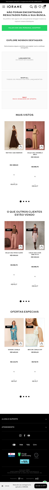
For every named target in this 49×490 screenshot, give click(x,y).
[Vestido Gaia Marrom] (14, 135)
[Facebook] (24, 435)
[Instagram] (20, 435)
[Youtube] (28, 435)
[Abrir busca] (31, 6)
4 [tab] (28, 201)
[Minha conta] (35, 6)
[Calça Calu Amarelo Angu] (35, 135)
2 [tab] (23, 201)
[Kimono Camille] (14, 332)
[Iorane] (14, 8)
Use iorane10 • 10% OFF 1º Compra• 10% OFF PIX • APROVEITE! (24, 1)
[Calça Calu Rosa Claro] (14, 235)
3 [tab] (26, 201)
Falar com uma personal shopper (24, 28)
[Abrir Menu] (3, 7)
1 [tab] (21, 201)
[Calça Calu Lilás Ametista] (35, 235)
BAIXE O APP (41, 486)
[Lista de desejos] (39, 6)
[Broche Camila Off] (35, 332)
